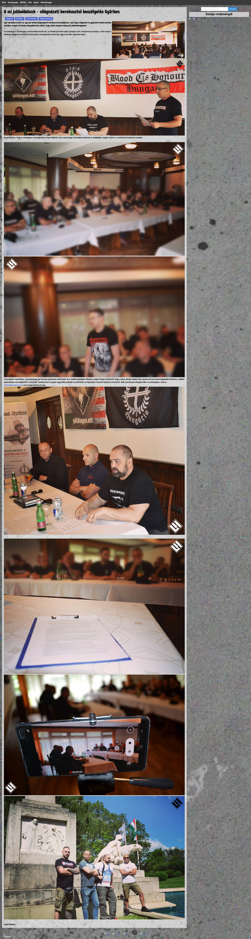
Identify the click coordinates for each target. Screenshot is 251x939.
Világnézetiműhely (46, 19)
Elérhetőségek (46, 2)
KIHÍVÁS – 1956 (26, 2)
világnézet (9, 19)
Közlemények (13, 2)
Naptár (36, 2)
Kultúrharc (19, 19)
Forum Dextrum (31, 19)
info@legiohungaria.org (13, 385)
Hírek (4, 2)
